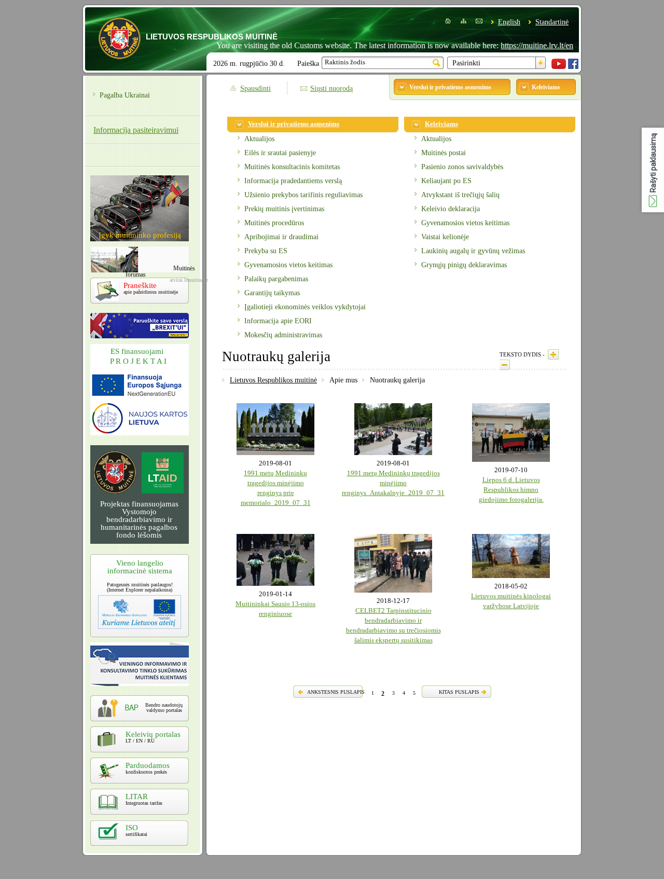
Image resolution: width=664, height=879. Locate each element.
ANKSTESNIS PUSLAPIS (336, 692)
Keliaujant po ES (446, 181)
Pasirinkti (466, 63)
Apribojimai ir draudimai (281, 237)
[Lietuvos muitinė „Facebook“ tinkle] (573, 67)
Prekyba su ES (265, 251)
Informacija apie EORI (278, 321)
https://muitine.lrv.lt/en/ (521, 45)
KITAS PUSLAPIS (459, 692)
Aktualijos (259, 139)
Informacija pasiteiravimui (135, 130)
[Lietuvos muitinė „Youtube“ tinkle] (558, 67)
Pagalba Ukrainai (125, 95)
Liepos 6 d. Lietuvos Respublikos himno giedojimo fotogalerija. (511, 489)
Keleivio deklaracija (450, 209)
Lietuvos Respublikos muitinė (273, 380)
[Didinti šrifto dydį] (553, 354)
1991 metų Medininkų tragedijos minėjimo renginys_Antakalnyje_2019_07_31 (393, 483)
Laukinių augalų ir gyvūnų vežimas (473, 251)
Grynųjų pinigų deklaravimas (464, 265)
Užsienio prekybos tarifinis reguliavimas (303, 195)
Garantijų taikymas (272, 293)
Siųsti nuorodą (331, 88)
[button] (653, 170)
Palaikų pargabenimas (276, 279)
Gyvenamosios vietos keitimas (288, 265)
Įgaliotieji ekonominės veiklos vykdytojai (305, 307)
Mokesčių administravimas (283, 335)
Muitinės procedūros (274, 223)
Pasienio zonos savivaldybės (462, 167)
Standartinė (552, 22)
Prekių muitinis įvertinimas (284, 209)
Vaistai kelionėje (445, 237)
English (509, 22)
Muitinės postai (443, 153)
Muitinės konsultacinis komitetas (292, 167)
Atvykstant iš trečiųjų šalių (460, 195)
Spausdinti (255, 88)
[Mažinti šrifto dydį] (505, 365)
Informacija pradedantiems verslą (293, 181)
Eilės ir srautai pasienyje (280, 153)
